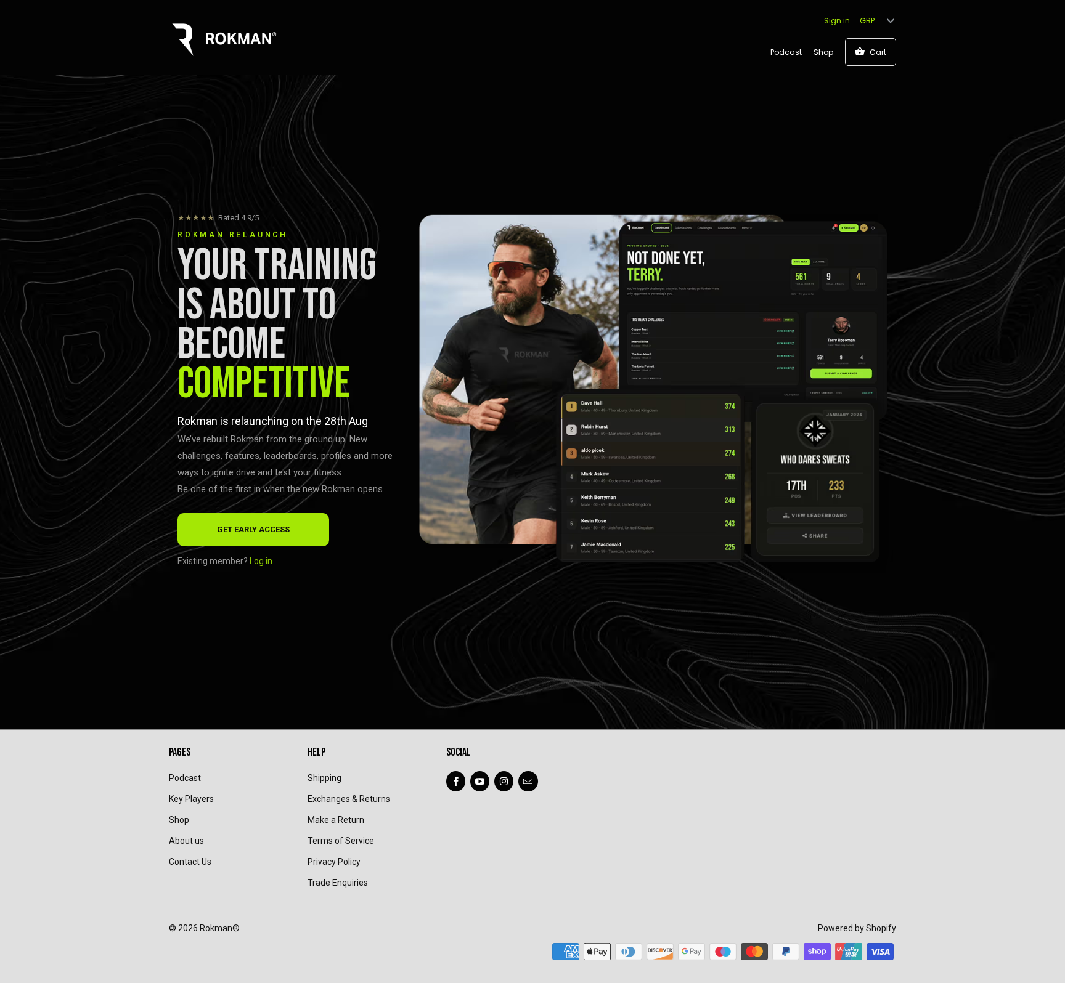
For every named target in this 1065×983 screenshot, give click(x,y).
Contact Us (190, 862)
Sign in (837, 20)
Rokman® (220, 928)
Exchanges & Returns (349, 799)
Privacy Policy (334, 862)
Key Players (191, 799)
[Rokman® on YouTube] (479, 781)
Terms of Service (341, 841)
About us (186, 841)
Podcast (786, 52)
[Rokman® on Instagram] (503, 781)
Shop (823, 52)
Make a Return (336, 820)
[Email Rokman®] (527, 781)
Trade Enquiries (338, 883)
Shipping (324, 778)
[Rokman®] (224, 37)
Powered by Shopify (857, 928)
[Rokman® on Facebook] (455, 781)
